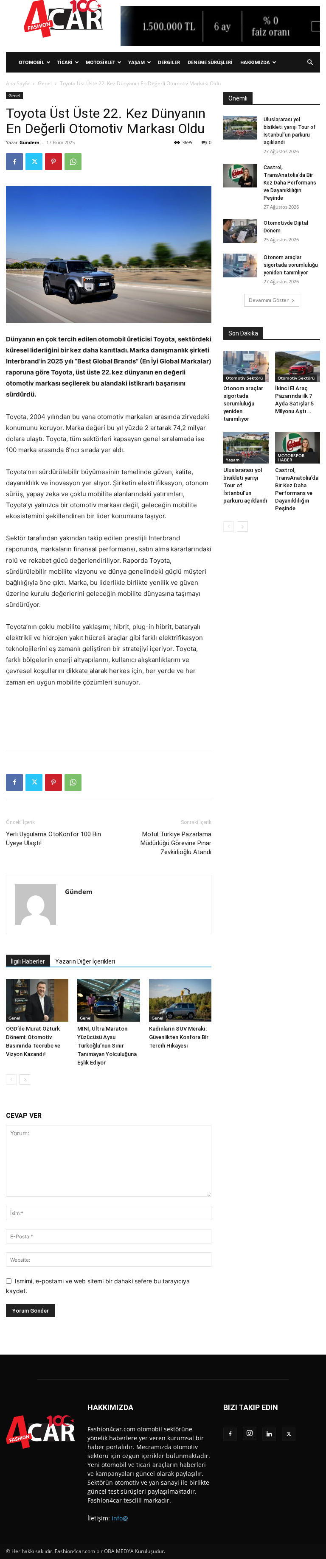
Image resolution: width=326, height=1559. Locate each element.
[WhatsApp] (73, 161)
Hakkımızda (255, 62)
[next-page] (25, 1079)
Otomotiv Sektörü (244, 378)
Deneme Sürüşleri (210, 62)
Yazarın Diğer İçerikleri (85, 961)
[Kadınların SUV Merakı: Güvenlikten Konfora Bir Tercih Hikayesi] (180, 1000)
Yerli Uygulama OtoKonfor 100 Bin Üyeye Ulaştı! (53, 838)
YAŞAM (136, 62)
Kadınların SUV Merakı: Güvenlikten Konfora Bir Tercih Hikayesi (178, 1037)
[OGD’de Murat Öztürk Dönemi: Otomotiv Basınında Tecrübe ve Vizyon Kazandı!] (37, 1000)
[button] (310, 63)
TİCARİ (65, 62)
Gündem (29, 142)
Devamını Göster (269, 300)
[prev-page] (11, 1079)
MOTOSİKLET (100, 62)
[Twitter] (33, 161)
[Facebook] (14, 161)
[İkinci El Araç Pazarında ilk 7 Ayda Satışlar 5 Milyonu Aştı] (297, 366)
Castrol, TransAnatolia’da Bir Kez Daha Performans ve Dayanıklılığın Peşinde (290, 183)
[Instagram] (249, 1433)
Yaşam (233, 460)
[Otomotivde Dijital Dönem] (240, 231)
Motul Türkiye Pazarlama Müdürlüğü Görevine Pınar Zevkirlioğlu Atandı (176, 843)
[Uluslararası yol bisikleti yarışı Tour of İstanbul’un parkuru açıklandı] (240, 128)
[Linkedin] (269, 1434)
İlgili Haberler (28, 961)
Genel (45, 83)
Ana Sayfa (18, 83)
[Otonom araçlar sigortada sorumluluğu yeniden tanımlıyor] (240, 265)
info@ (120, 1518)
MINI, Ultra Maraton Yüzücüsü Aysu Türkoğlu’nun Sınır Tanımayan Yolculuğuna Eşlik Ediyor (107, 1045)
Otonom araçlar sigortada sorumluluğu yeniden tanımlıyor (291, 265)
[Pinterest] (53, 161)
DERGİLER (169, 62)
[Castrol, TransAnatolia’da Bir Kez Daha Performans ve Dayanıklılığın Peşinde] (240, 175)
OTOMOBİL (31, 62)
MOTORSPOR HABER (291, 458)
